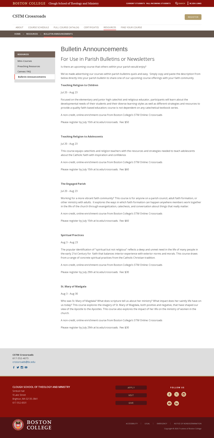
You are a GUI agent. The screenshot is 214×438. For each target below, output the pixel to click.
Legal (147, 423)
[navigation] (107, 27)
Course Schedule (38, 27)
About (19, 27)
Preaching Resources (29, 66)
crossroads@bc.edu (24, 362)
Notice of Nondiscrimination (187, 423)
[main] (107, 192)
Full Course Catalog (66, 27)
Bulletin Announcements (32, 76)
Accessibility (132, 423)
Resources (110, 27)
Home (17, 33)
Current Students (135, 3)
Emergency (162, 423)
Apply (131, 387)
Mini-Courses (25, 60)
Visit (131, 395)
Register (193, 16)
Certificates (91, 27)
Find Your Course (131, 27)
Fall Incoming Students (158, 3)
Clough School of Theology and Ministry (74, 3)
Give (131, 402)
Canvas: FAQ (24, 71)
